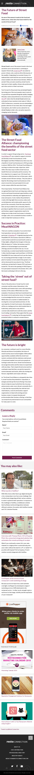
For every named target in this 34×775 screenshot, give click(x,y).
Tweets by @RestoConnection (10, 729)
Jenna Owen (21, 49)
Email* (4, 432)
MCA (3, 99)
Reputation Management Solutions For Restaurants (16, 696)
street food (17, 71)
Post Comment (17, 457)
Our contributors (17, 750)
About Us (17, 747)
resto (16, 3)
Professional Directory (17, 752)
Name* (4, 425)
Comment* (5, 439)
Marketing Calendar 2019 (9, 670)
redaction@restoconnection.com (17, 758)
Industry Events (17, 755)
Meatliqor (12, 235)
